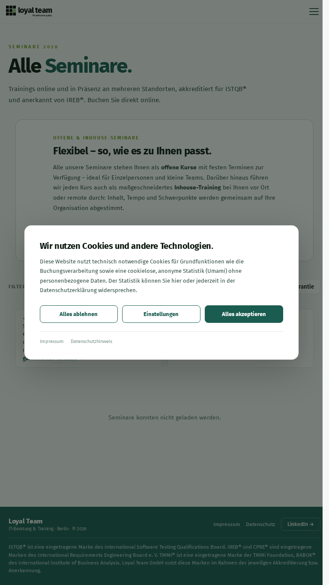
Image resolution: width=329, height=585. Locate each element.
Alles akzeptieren (244, 314)
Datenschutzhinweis (91, 341)
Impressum (52, 341)
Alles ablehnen (79, 314)
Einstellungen (161, 314)
